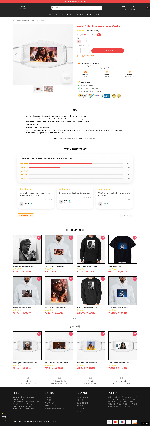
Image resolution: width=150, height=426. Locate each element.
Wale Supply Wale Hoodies (22, 308)
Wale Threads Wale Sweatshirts (88, 308)
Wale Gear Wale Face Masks (118, 363)
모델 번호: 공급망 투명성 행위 (54, 408)
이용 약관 (48, 400)
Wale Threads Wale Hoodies (87, 266)
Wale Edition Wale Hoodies (118, 308)
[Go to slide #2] (48, 89)
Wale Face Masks (38, 21)
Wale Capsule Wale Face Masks (56, 363)
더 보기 (75, 318)
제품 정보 (48, 397)
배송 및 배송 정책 (82, 397)
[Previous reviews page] (121, 216)
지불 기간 (80, 400)
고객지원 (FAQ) (82, 408)
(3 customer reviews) (92, 31)
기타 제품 (80, 405)
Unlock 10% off (4, 417)
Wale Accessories (23, 21)
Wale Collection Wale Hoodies (55, 266)
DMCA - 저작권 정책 (51, 405)
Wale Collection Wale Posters (55, 308)
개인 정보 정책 (49, 403)
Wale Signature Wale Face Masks (25, 363)
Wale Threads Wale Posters (23, 266)
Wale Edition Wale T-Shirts (117, 266)
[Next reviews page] (131, 216)
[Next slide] (70, 54)
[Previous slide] (16, 54)
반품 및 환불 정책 (82, 403)
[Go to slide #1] (38, 89)
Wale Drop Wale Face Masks (87, 363)
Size (78, 38)
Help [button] (146, 423)
